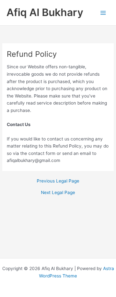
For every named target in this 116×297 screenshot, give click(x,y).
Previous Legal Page (58, 181)
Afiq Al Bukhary (44, 12)
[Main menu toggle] (103, 12)
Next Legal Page (58, 193)
